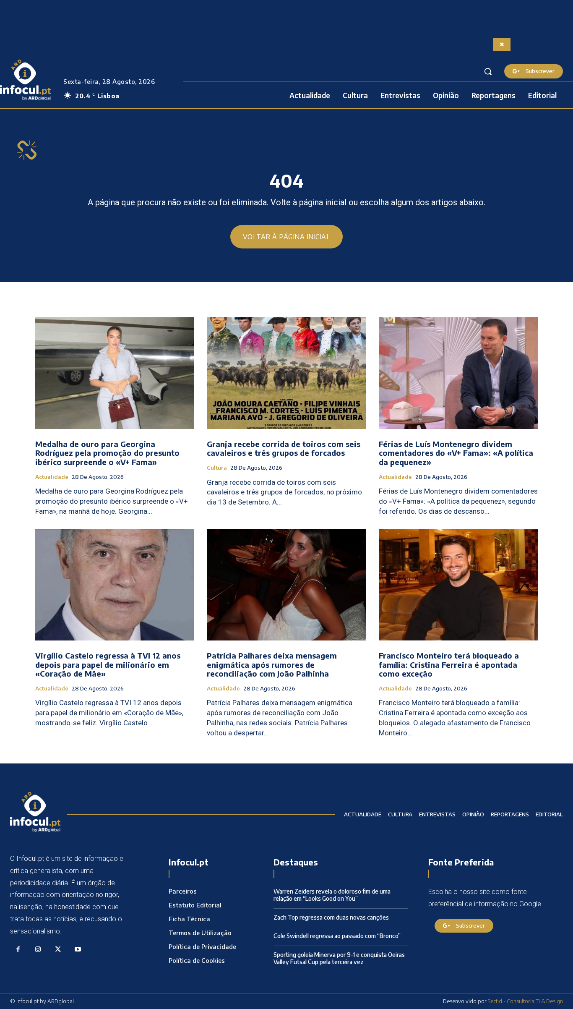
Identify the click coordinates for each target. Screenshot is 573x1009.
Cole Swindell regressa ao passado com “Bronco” (337, 935)
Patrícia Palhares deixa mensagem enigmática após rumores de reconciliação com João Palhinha (272, 664)
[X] (58, 950)
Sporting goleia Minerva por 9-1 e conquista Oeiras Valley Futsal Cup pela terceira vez (339, 958)
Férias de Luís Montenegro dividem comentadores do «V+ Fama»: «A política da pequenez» (456, 453)
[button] (488, 71)
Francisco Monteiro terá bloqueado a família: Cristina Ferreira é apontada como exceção (449, 664)
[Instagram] (38, 950)
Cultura (217, 468)
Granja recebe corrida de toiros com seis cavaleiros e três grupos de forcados (283, 448)
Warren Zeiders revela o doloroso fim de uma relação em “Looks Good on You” (332, 895)
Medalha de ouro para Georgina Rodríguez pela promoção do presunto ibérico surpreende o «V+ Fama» (107, 453)
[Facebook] (18, 950)
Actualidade (51, 477)
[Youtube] (78, 950)
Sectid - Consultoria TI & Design (525, 1001)
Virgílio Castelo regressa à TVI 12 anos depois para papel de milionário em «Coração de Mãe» (107, 664)
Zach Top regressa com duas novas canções (331, 917)
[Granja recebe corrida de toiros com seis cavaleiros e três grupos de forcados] (286, 373)
